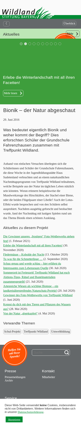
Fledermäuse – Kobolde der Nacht (23, 254)
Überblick (69, 23)
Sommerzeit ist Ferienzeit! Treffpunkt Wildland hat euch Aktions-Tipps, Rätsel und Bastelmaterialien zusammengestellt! (36, 277)
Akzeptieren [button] (14, 419)
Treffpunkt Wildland (36, 331)
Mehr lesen (10, 93)
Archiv (9, 380)
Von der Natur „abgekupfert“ (20, 313)
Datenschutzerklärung (31, 412)
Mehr (70, 33)
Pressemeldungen (15, 377)
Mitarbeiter (48, 377)
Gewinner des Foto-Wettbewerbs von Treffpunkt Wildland (38, 295)
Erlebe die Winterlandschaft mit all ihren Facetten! (33, 245)
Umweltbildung (60, 331)
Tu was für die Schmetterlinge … (23, 259)
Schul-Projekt (12, 331)
